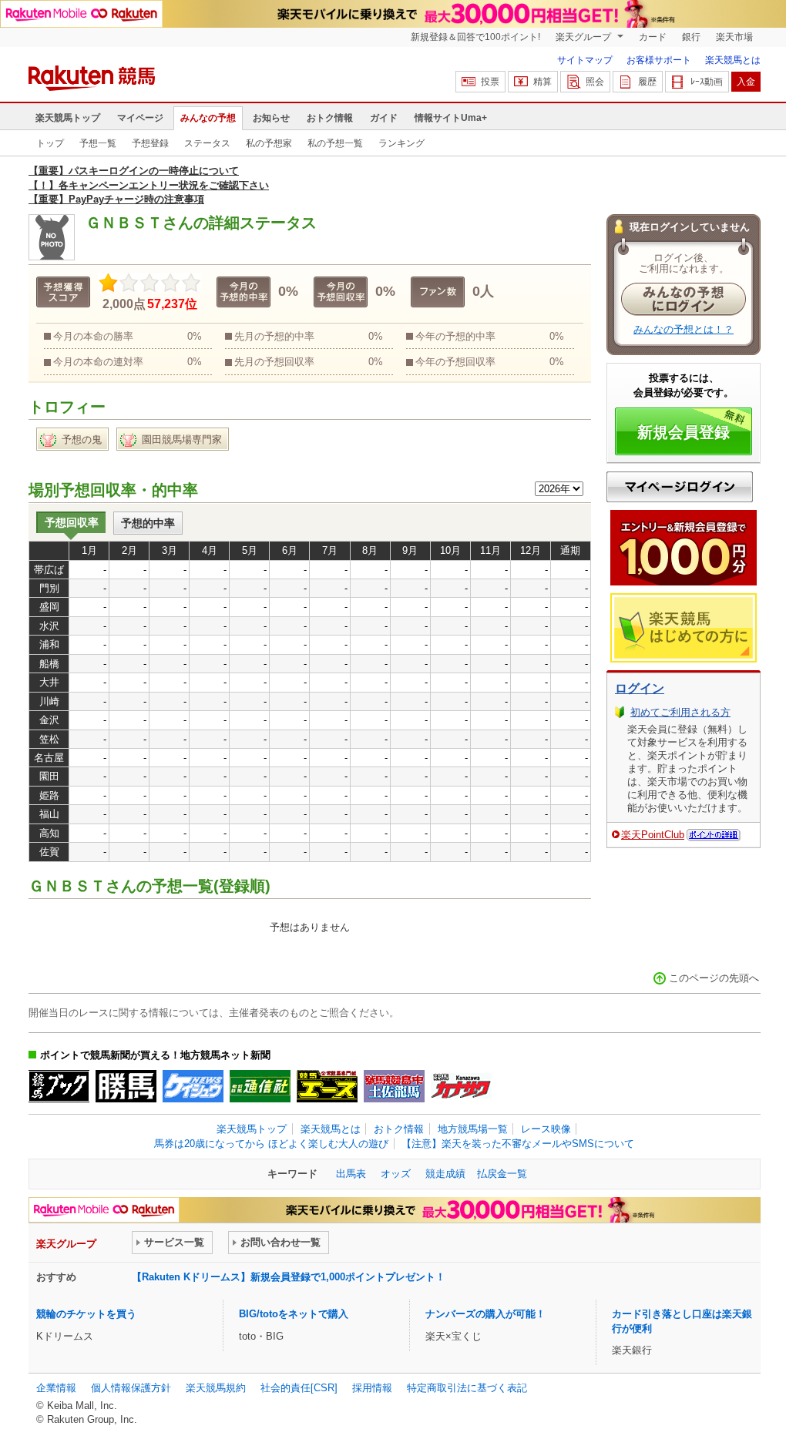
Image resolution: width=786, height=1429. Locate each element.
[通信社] (260, 1086)
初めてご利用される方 (680, 712)
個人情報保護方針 (131, 1388)
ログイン (639, 688)
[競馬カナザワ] (461, 1086)
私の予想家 (269, 143)
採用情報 (372, 1388)
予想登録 (150, 143)
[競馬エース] (327, 1086)
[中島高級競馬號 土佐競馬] (394, 1086)
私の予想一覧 (335, 143)
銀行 (691, 37)
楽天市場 (734, 37)
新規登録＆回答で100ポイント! (475, 37)
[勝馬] (126, 1086)
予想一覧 (97, 143)
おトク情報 (330, 117)
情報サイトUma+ (451, 117)
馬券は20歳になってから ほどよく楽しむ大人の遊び (271, 1143)
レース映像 (546, 1129)
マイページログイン (679, 486)
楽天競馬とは (733, 60)
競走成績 (445, 1173)
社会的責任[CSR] (299, 1388)
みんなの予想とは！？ (683, 329)
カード (653, 37)
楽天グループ (584, 37)
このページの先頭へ (714, 978)
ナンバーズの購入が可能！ (485, 1314)
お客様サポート (658, 60)
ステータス (207, 143)
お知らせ (271, 117)
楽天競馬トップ (67, 117)
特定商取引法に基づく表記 (467, 1388)
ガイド (384, 117)
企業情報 (56, 1388)
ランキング (401, 143)
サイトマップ (585, 60)
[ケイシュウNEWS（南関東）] (193, 1086)
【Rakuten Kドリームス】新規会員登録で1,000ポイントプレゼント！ (288, 1277)
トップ (50, 143)
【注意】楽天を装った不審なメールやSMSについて (517, 1143)
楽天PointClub (652, 834)
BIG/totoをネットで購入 (293, 1314)
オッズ (396, 1173)
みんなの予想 (208, 117)
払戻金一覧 (502, 1173)
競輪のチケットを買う (86, 1314)
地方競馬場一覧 (473, 1129)
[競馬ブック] (59, 1086)
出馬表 (351, 1173)
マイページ (140, 117)
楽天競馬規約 (216, 1388)
